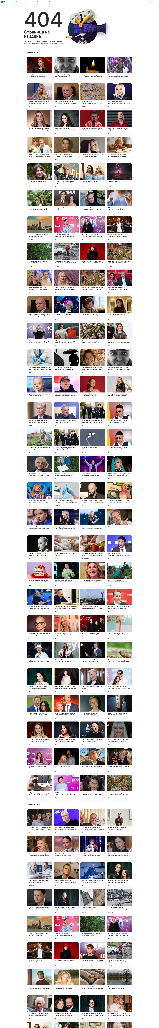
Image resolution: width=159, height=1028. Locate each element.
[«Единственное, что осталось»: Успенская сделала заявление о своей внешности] (39, 95)
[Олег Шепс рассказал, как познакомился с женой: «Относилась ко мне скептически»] (92, 627)
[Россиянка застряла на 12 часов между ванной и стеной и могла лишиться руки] (39, 361)
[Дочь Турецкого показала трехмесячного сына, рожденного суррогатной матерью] (119, 308)
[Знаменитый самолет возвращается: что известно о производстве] (119, 574)
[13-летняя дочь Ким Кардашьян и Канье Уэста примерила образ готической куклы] (119, 468)
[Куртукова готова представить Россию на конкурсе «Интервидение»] (119, 866)
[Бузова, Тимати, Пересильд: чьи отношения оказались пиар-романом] (66, 840)
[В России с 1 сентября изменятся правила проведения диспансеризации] (39, 981)
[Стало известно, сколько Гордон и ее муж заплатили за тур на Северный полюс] (66, 282)
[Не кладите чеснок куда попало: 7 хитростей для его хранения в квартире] (92, 335)
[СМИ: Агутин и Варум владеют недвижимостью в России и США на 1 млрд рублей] (39, 149)
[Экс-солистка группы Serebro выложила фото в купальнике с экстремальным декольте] (66, 680)
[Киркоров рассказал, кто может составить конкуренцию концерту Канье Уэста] (39, 840)
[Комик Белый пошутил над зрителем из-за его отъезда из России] (119, 813)
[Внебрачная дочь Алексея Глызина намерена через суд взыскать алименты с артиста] (92, 954)
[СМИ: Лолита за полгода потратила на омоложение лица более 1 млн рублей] (66, 787)
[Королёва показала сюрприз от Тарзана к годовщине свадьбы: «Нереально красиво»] (119, 981)
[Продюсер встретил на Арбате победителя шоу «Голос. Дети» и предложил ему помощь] (92, 122)
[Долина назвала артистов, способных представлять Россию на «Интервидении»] (66, 574)
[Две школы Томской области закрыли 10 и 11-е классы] (66, 468)
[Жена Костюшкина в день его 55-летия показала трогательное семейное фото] (92, 228)
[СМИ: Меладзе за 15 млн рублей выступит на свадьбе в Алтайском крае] (66, 414)
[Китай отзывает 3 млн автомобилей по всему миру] (119, 1007)
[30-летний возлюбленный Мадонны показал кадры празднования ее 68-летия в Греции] (66, 760)
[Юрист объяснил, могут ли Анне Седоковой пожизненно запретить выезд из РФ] (92, 149)
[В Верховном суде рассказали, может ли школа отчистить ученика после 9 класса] (39, 787)
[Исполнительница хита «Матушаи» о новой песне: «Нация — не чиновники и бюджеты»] (66, 228)
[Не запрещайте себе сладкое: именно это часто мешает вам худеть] (39, 574)
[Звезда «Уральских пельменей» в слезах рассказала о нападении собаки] (119, 954)
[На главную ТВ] (5, 2)
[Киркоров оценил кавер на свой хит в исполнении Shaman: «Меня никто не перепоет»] (66, 521)
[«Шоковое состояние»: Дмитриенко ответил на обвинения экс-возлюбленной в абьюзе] (66, 893)
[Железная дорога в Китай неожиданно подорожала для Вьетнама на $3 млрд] (119, 840)
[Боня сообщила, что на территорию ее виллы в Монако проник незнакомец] (119, 335)
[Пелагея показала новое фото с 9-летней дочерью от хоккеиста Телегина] (39, 954)
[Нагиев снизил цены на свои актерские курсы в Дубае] (119, 414)
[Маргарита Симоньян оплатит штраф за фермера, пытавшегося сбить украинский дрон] (39, 521)
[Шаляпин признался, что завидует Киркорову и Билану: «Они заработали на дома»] (92, 308)
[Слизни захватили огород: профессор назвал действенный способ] (119, 654)
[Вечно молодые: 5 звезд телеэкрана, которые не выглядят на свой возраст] (119, 95)
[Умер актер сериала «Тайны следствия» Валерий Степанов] (39, 893)
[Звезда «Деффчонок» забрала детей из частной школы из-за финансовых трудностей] (66, 654)
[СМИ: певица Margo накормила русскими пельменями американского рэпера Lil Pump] (119, 760)
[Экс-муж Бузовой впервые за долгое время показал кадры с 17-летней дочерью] (66, 981)
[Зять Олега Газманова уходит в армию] (92, 680)
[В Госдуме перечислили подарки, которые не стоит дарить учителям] (66, 335)
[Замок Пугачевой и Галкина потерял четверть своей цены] (39, 547)
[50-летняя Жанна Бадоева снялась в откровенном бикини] (39, 175)
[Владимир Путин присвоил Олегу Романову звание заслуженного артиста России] (66, 601)
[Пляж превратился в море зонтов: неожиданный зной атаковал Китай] (66, 866)
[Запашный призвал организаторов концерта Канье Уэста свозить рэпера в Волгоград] (119, 547)
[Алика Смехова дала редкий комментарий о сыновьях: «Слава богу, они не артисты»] (39, 680)
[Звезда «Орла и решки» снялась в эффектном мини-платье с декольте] (39, 866)
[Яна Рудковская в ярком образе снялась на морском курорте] (119, 388)
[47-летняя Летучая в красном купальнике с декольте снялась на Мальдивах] (92, 840)
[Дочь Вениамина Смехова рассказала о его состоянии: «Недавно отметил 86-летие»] (119, 282)
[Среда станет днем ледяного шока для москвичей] (39, 255)
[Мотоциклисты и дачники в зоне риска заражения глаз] (39, 441)
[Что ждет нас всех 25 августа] (119, 175)
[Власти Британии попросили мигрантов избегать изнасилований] (39, 228)
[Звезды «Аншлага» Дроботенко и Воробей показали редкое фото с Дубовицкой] (92, 654)
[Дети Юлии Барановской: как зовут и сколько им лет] (66, 954)
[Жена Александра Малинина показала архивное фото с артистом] (92, 866)
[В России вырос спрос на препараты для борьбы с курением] (119, 202)
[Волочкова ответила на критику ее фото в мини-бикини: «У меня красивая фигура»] (119, 122)
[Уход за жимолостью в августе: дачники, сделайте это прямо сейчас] (39, 202)
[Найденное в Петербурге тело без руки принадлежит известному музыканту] (66, 69)
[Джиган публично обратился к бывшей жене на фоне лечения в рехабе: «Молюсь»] (92, 494)
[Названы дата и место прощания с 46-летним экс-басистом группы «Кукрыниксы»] (92, 981)
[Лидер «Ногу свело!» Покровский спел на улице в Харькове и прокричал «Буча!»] (119, 228)
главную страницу (41, 45)
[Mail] (2, 2)
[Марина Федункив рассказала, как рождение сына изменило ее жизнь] (92, 574)
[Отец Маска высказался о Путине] (119, 521)
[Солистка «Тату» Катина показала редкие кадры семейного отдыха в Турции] (92, 388)
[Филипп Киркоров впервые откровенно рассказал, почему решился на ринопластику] (39, 468)
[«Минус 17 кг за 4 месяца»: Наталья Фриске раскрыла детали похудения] (39, 760)
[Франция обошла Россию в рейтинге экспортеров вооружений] (92, 441)
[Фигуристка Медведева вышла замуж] (66, 202)
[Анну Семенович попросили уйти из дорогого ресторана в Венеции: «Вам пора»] (39, 69)
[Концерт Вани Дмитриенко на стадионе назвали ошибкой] (66, 175)
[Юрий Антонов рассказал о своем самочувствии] (66, 308)
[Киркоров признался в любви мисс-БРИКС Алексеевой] (66, 813)
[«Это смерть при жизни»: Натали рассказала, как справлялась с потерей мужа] (119, 734)
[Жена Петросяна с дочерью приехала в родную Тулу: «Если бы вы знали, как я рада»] (119, 928)
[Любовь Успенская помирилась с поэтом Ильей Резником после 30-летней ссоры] (92, 521)
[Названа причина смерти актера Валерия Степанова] (92, 760)
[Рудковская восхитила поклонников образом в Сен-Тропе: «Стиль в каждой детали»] (119, 627)
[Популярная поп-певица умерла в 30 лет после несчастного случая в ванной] (92, 69)
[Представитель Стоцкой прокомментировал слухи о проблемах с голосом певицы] (39, 494)
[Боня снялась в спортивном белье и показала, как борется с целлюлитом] (92, 787)
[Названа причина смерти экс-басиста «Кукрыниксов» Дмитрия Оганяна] (119, 361)
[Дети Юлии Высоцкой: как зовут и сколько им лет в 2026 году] (39, 122)
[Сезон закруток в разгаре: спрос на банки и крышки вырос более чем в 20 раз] (92, 547)
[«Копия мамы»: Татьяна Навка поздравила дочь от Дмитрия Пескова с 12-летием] (66, 1007)
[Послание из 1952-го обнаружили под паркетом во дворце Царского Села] (92, 95)
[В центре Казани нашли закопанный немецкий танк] (92, 1007)
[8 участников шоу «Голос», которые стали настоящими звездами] (119, 893)
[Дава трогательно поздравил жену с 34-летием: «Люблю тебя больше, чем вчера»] (119, 680)
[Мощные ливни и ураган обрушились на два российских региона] (66, 255)
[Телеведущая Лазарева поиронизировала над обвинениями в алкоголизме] (92, 707)
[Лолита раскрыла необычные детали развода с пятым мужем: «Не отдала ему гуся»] (92, 255)
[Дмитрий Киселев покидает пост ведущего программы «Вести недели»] (39, 308)
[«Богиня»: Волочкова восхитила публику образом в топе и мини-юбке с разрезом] (119, 494)
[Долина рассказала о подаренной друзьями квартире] (39, 388)
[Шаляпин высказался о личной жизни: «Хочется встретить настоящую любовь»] (92, 361)
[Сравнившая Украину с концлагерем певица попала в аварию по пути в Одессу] (119, 69)
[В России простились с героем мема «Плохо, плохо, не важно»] (39, 813)
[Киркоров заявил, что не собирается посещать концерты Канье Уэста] (39, 654)
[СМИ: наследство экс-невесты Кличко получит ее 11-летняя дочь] (66, 707)
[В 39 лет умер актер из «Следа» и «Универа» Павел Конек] (39, 1007)
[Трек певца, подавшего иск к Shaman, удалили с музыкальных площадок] (66, 928)
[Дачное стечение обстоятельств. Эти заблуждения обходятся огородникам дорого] (119, 255)
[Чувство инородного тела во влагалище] (66, 547)
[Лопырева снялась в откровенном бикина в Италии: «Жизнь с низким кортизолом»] (66, 627)
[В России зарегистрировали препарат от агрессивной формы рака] (66, 494)
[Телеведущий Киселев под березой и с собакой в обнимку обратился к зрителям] (66, 95)
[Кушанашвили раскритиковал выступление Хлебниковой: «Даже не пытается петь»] (66, 734)
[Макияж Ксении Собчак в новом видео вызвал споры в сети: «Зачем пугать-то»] (119, 601)
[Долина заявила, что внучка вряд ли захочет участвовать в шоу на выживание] (39, 627)
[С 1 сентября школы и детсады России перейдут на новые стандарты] (119, 149)
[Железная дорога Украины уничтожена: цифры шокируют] (92, 601)
